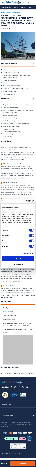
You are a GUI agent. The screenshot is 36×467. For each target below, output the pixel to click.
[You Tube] (27, 387)
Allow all (18, 258)
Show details (27, 253)
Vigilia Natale (16, 12)
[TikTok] (19, 387)
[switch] (31, 235)
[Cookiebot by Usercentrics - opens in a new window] (26, 201)
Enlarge (18, 46)
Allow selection (18, 264)
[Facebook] (11, 387)
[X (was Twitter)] (23, 387)
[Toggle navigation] (33, 2)
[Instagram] (15, 387)
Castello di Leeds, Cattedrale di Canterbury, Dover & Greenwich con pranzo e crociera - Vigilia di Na (18, 424)
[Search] (24, 2)
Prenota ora (22, 463)
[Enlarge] (18, 46)
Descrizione (23, 7)
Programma (31, 7)
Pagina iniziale (5, 12)
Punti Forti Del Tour (6, 7)
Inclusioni (15, 7)
